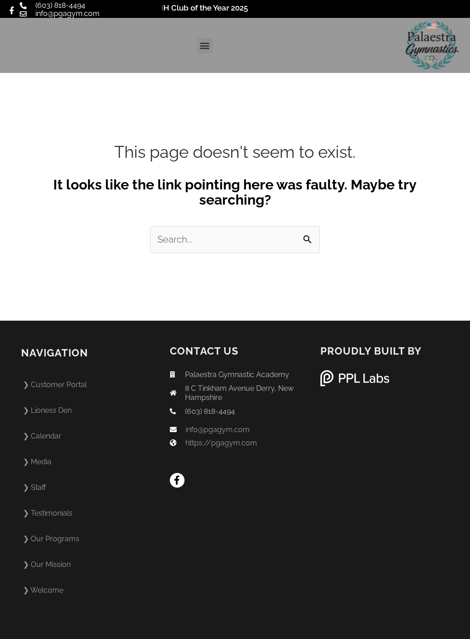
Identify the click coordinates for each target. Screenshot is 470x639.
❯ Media (37, 461)
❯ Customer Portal (55, 384)
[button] (205, 45)
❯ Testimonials (48, 513)
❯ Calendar (42, 436)
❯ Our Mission (47, 564)
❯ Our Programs (51, 538)
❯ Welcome (43, 590)
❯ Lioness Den (47, 410)
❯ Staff (34, 487)
